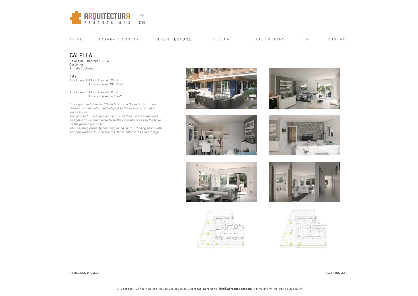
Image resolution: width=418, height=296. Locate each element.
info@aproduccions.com (235, 289)
